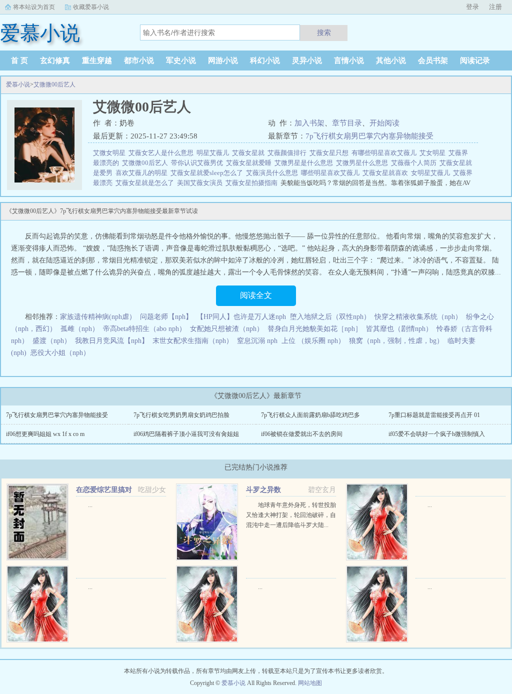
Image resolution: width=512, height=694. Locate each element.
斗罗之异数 (263, 490)
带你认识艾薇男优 (198, 162)
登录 (472, 6)
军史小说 (181, 60)
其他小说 (391, 60)
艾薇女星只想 (331, 152)
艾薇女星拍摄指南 (253, 182)
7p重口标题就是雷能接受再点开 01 (434, 415)
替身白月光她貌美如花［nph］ (315, 328)
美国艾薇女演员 (201, 182)
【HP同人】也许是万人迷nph (241, 316)
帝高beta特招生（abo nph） (144, 328)
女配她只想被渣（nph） (227, 328)
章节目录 (347, 123)
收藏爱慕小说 (91, 7)
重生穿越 (97, 60)
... (90, 505)
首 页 (19, 60)
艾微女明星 (110, 152)
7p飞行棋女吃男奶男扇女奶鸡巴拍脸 (182, 415)
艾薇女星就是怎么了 (146, 182)
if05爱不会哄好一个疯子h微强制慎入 (436, 434)
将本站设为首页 (34, 7)
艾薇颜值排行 (289, 152)
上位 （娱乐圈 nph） (313, 340)
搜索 (324, 32)
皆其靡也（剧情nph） (399, 328)
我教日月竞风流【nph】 (111, 340)
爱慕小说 (18, 84)
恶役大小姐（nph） (60, 352)
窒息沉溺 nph (257, 340)
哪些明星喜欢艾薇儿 (331, 172)
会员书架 (433, 60)
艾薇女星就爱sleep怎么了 (208, 172)
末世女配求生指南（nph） (192, 340)
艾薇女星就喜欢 (386, 172)
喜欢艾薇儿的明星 (143, 172)
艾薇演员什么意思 (273, 172)
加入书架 (309, 123)
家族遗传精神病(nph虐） (98, 316)
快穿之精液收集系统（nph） (418, 316)
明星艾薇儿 (214, 152)
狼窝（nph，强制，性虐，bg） (396, 340)
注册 (495, 6)
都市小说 (139, 60)
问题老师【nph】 (166, 316)
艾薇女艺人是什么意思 (162, 152)
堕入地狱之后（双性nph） (330, 316)
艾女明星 (434, 152)
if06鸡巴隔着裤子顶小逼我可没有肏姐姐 (186, 434)
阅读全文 (256, 295)
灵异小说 (307, 60)
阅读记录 (475, 60)
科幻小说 (265, 60)
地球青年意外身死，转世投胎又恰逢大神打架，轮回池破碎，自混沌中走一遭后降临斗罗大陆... (291, 515)
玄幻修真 (55, 60)
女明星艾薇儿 (432, 172)
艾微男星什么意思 (363, 162)
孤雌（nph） (79, 328)
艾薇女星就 (250, 152)
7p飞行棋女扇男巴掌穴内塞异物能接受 (370, 136)
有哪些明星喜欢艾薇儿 (386, 152)
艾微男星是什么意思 (305, 162)
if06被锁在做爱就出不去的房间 (301, 434)
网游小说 (223, 60)
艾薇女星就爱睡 (250, 162)
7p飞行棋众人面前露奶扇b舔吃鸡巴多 (310, 415)
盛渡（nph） (51, 340)
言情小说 (349, 60)
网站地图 (310, 683)
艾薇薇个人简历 (415, 162)
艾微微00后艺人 (55, 84)
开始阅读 (385, 123)
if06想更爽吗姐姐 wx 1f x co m (45, 434)
